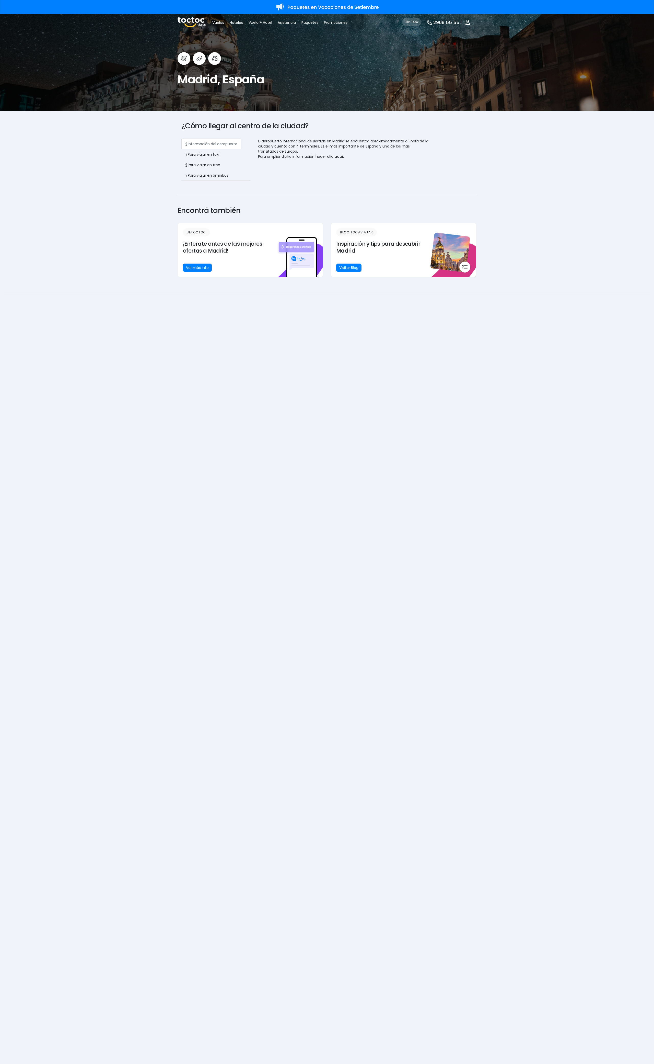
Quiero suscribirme (261, 559)
